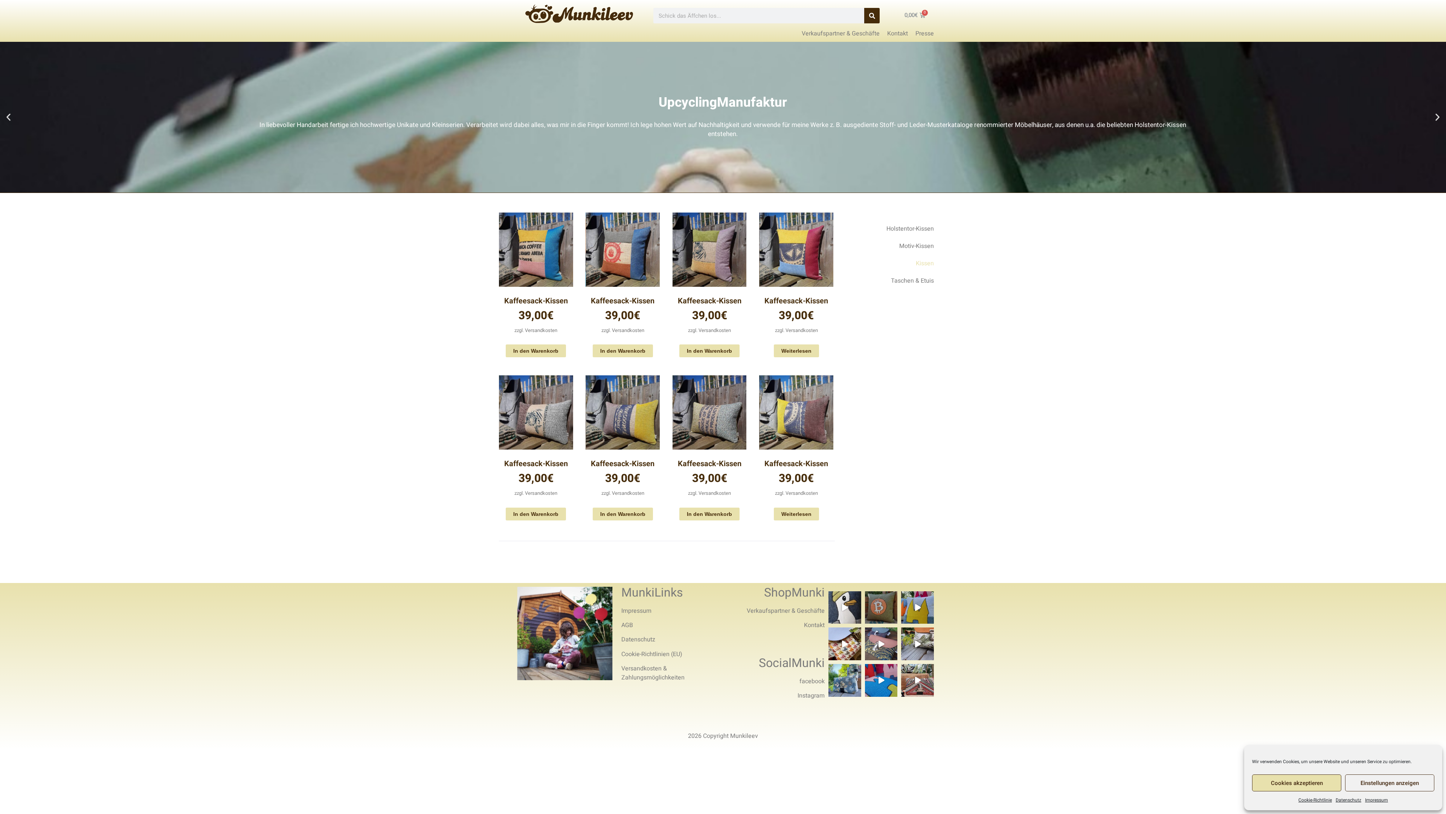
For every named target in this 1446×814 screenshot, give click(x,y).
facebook (812, 681)
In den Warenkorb (535, 351)
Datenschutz (1348, 800)
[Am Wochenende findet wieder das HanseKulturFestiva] (881, 680)
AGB (627, 625)
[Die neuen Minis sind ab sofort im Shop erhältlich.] (917, 680)
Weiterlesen (796, 351)
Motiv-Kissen (916, 246)
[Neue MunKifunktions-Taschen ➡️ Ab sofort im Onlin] (844, 680)
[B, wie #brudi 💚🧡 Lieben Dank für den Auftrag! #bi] (881, 607)
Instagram (811, 695)
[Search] (872, 15)
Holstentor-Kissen (910, 228)
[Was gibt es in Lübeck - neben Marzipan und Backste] (844, 607)
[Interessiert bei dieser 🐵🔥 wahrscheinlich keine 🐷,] (917, 643)
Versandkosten (541, 330)
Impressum (1376, 800)
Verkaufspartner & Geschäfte (786, 610)
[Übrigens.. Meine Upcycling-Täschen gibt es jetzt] (844, 643)
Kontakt (814, 625)
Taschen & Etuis (912, 280)
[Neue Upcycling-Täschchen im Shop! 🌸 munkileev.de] (881, 643)
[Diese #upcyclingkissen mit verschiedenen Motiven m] (917, 607)
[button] (8, 117)
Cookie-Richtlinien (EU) (651, 654)
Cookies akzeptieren (1297, 783)
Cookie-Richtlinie (1315, 800)
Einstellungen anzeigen (1390, 783)
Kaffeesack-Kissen (536, 300)
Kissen (925, 263)
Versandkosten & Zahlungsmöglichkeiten (653, 673)
